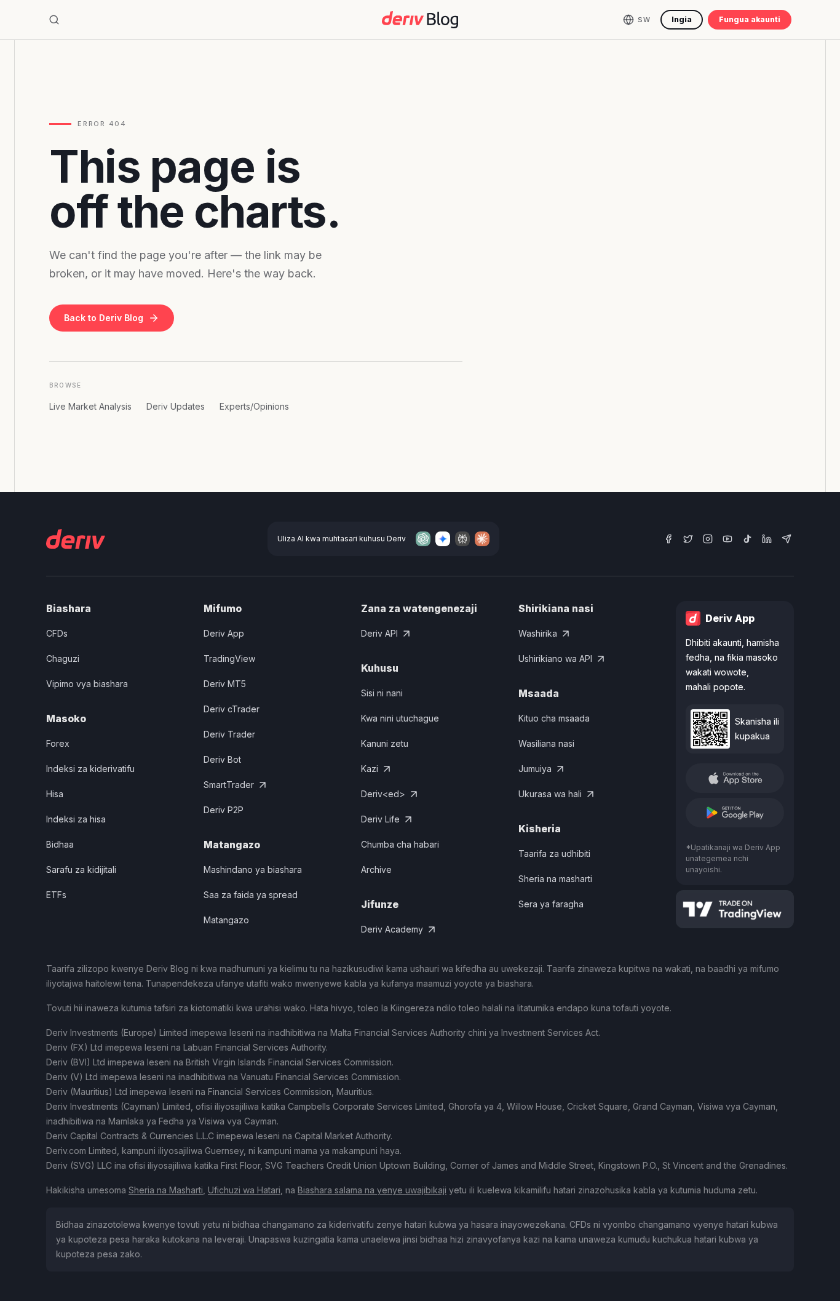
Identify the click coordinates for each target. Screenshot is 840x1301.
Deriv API (379, 633)
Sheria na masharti (555, 878)
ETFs (56, 894)
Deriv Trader (229, 734)
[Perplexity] (462, 538)
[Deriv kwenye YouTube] (727, 538)
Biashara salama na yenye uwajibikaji (372, 1190)
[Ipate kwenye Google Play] (735, 812)
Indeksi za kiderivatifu (90, 768)
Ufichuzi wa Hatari (244, 1190)
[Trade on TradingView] (735, 909)
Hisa (54, 794)
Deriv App (224, 633)
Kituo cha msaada (554, 718)
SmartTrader (229, 784)
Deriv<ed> (383, 794)
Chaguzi (62, 658)
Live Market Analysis (90, 406)
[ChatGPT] (423, 538)
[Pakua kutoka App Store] (735, 778)
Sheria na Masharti (166, 1190)
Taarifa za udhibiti (554, 853)
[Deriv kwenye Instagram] (707, 538)
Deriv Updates (175, 406)
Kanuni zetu (384, 743)
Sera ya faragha (551, 904)
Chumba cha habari (400, 844)
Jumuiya (535, 768)
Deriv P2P (224, 810)
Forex (57, 743)
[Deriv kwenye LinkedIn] (766, 538)
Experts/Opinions (254, 406)
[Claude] (482, 538)
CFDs (57, 633)
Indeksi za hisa (76, 819)
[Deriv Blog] (420, 19)
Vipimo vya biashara (87, 683)
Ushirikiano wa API (555, 658)
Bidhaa (60, 844)
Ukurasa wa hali (550, 794)
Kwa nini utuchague (400, 718)
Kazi (369, 768)
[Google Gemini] (442, 538)
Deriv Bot (222, 759)
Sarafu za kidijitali (81, 869)
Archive (376, 869)
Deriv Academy (392, 929)
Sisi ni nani (382, 693)
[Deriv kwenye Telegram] (786, 538)
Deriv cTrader (232, 709)
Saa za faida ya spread (251, 894)
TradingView (229, 658)
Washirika (537, 633)
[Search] (54, 19)
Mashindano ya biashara (253, 869)
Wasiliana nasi (546, 743)
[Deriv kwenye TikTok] (747, 538)
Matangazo (226, 920)
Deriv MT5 (225, 683)
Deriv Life (380, 819)
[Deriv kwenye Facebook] (668, 538)
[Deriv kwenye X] (688, 538)
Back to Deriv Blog (103, 317)
